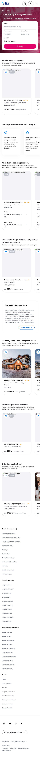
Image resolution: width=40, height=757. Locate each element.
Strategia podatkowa (9, 700)
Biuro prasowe (6, 684)
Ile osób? (6, 38)
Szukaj (20, 46)
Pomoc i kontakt (7, 708)
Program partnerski (8, 692)
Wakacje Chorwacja (8, 648)
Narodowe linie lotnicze (9, 562)
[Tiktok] (21, 723)
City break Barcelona (9, 656)
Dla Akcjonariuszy (8, 696)
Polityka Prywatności (18, 741)
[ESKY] (3, 10)
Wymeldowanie (25, 31)
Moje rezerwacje (7, 704)
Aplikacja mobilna (7, 546)
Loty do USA (6, 597)
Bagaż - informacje (8, 570)
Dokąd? (6, 23)
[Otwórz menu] (36, 3)
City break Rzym (7, 652)
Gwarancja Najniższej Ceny (11, 538)
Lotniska (5, 566)
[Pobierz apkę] (24, 3)
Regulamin (5, 741)
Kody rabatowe (7, 574)
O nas (4, 679)
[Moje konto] (30, 3)
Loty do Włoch (6, 585)
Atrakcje (5, 550)
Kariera (4, 688)
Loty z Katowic (7, 621)
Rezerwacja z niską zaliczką (11, 542)
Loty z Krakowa (7, 609)
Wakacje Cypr (6, 636)
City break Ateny (7, 669)
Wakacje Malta (7, 632)
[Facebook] (4, 723)
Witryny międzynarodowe (13, 732)
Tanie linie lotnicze (8, 558)
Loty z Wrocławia (7, 617)
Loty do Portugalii (7, 589)
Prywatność (6, 745)
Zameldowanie (8, 31)
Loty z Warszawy (7, 605)
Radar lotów (6, 554)
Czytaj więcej (25, 328)
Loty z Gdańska (7, 613)
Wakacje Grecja (7, 644)
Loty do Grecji (6, 593)
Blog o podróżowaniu (8, 533)
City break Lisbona (8, 664)
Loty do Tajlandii (7, 601)
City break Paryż (7, 660)
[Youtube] (10, 723)
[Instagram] (16, 723)
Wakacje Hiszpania (8, 640)
